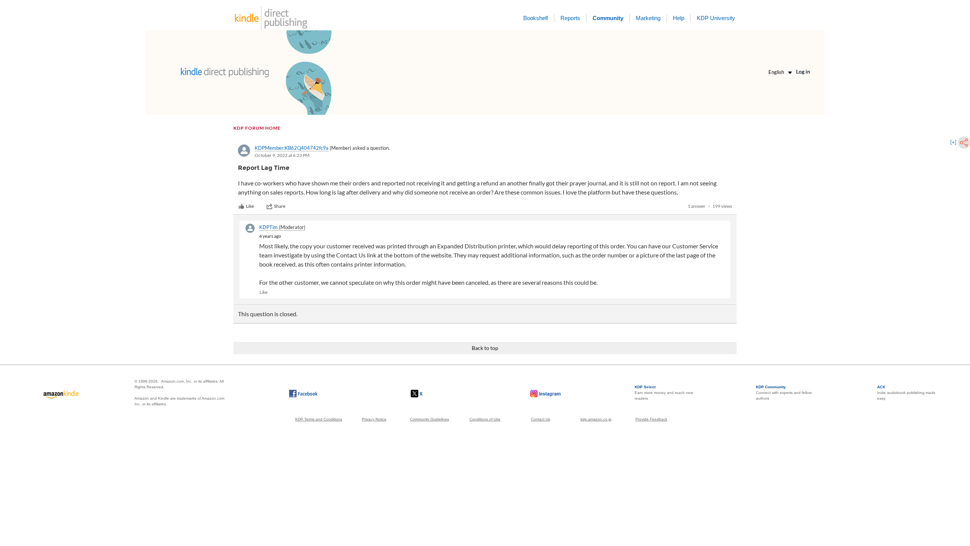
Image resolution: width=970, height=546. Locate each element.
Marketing (648, 18)
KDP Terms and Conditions (318, 419)
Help (678, 18)
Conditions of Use (485, 419)
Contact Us (540, 419)
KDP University (716, 18)
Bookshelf (535, 18)
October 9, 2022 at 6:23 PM (282, 155)
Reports (570, 18)
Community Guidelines (429, 419)
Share (279, 206)
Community (608, 18)
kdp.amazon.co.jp (596, 419)
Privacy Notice (374, 419)
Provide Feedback (651, 419)
